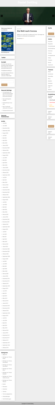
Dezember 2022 (6, 189)
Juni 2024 (5, 157)
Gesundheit (50, 76)
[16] (34, 23)
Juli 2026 (5, 123)
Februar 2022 (5, 214)
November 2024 (6, 147)
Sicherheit (5, 389)
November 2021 (6, 221)
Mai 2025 (5, 138)
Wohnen (50, 89)
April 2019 (5, 295)
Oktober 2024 (5, 150)
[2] (14, 23)
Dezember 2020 (6, 249)
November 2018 (6, 308)
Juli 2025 (5, 135)
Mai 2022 (5, 207)
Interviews (5, 386)
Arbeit (49, 71)
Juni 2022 (5, 204)
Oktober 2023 (5, 172)
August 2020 (5, 258)
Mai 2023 (5, 179)
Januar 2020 (5, 276)
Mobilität (50, 81)
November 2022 (6, 192)
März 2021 (5, 241)
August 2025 (5, 133)
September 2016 (6, 345)
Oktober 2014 (5, 347)
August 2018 (5, 315)
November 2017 (6, 337)
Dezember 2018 (6, 305)
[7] (21, 23)
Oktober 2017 (5, 340)
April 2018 (5, 325)
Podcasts (50, 60)
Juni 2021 (5, 234)
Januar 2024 (5, 167)
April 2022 (5, 209)
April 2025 (5, 140)
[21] (41, 23)
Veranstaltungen (6, 396)
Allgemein (5, 354)
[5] (19, 23)
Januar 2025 (5, 145)
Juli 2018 (5, 318)
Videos (49, 57)
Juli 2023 (5, 177)
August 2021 (5, 229)
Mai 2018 (5, 322)
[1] (13, 23)
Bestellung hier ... (6, 52)
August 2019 (5, 288)
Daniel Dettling (27, 2)
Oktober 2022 (5, 194)
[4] (17, 23)
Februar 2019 (5, 300)
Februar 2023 (5, 184)
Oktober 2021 (5, 224)
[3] (16, 23)
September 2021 (6, 226)
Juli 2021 (5, 231)
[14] (31, 23)
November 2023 (6, 170)
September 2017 (6, 342)
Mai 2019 (5, 293)
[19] (38, 23)
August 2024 (5, 155)
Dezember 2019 (6, 278)
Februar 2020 (5, 273)
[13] (30, 23)
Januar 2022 (5, 216)
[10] (26, 23)
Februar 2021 (5, 244)
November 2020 (6, 251)
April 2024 (5, 162)
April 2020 (5, 268)
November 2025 (6, 128)
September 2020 (6, 256)
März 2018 (5, 327)
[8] (23, 23)
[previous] (2, 16)
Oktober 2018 (5, 310)
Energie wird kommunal (8, 110)
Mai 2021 (5, 236)
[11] (27, 23)
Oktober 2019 (5, 283)
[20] (40, 23)
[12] (28, 23)
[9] (24, 23)
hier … (23, 38)
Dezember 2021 (6, 219)
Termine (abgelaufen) (7, 394)
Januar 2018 (5, 332)
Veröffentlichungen (7, 398)
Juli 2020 (5, 261)
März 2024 (5, 165)
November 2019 (6, 281)
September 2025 (6, 130)
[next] (53, 16)
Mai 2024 (5, 160)
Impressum (50, 64)
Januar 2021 (5, 246)
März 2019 (5, 298)
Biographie (50, 43)
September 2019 (6, 286)
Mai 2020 (5, 266)
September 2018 (6, 313)
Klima (49, 78)
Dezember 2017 (6, 335)
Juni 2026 (5, 125)
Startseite (50, 41)
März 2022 (5, 212)
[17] (35, 23)
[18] (37, 23)
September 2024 (6, 152)
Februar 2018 (5, 330)
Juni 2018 (5, 320)
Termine (4, 391)
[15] (33, 23)
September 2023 (6, 175)
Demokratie (50, 74)
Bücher (4, 384)
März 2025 (5, 142)
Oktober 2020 (5, 253)
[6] (20, 23)
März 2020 (5, 271)
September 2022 (6, 197)
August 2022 (5, 199)
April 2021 (5, 239)
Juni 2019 (5, 290)
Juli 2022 (5, 202)
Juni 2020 (5, 263)
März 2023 (5, 182)
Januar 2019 (5, 303)
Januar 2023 (5, 187)
